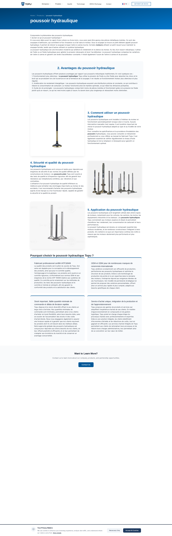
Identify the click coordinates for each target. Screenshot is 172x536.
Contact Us (86, 365)
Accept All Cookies (132, 530)
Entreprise (45, 4)
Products (40, 15)
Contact (108, 4)
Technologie (81, 4)
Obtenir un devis (141, 4)
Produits (58, 4)
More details (57, 533)
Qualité (69, 4)
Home (32, 15)
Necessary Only (114, 530)
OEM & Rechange (95, 4)
